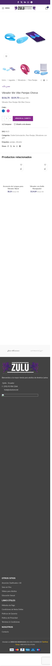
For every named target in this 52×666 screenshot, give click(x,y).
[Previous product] (41, 80)
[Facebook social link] (18, 2)
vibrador (19, 142)
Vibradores (22, 80)
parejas (12, 142)
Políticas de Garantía (9, 623)
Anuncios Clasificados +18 (11, 593)
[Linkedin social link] (24, 2)
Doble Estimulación (18, 135)
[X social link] (21, 2)
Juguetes (11, 80)
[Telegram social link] (31, 2)
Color (4, 107)
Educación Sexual (8, 605)
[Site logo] (25, 8)
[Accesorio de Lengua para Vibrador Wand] (13, 252)
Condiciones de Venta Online (12, 619)
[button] (21, 169)
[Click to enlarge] (6, 56)
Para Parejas (32, 80)
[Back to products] (44, 80)
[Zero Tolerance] (13, 361)
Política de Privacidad (10, 627)
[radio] (3, 110)
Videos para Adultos (9, 601)
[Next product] (46, 80)
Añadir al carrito (23, 118)
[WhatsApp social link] (28, 2)
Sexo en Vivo (6, 597)
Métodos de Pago (8, 615)
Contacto (5, 641)
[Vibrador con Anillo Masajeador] (37, 173)
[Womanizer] (36, 361)
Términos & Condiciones (11, 632)
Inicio (4, 80)
